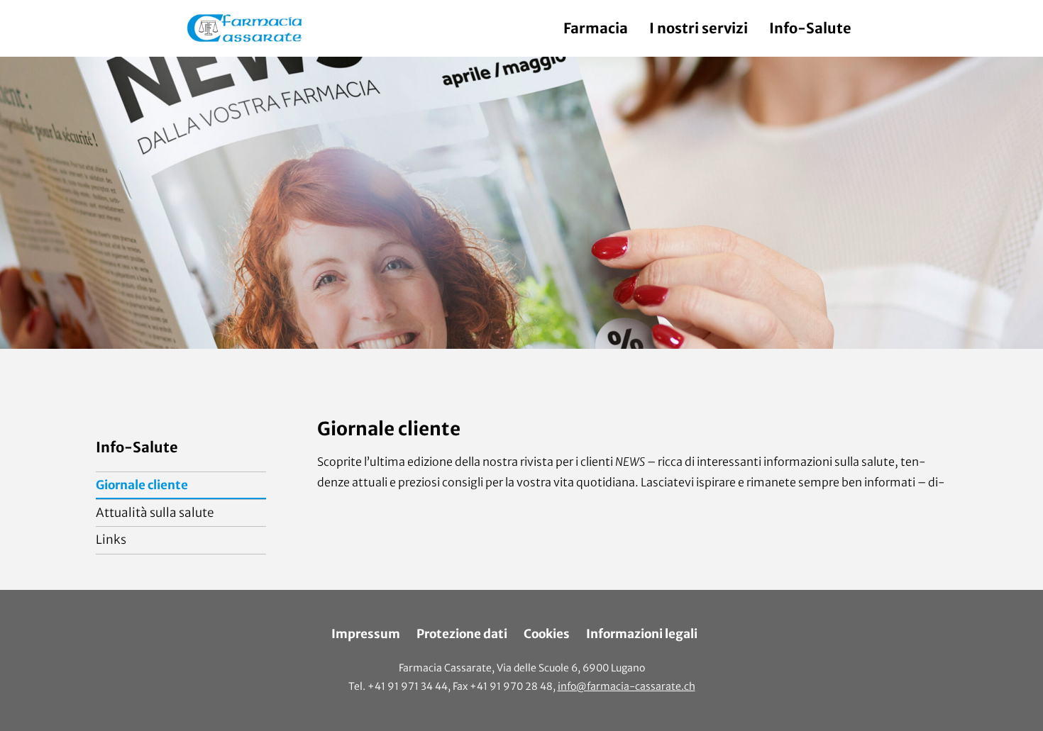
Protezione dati (461, 634)
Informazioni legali (641, 634)
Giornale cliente (142, 485)
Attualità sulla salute (155, 512)
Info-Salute (810, 28)
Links (111, 539)
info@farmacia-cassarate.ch (626, 686)
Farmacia (595, 28)
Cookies (547, 634)
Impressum (365, 634)
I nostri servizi (698, 28)
